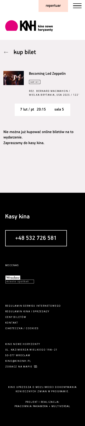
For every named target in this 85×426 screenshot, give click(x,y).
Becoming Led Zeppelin (47, 74)
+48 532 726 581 (36, 238)
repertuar (53, 6)
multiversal (61, 406)
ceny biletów (16, 317)
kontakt (11, 323)
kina (26, 311)
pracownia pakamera (31, 406)
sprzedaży (41, 311)
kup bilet (25, 52)
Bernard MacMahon (52, 91)
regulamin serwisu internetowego (33, 306)
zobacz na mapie (18, 366)
